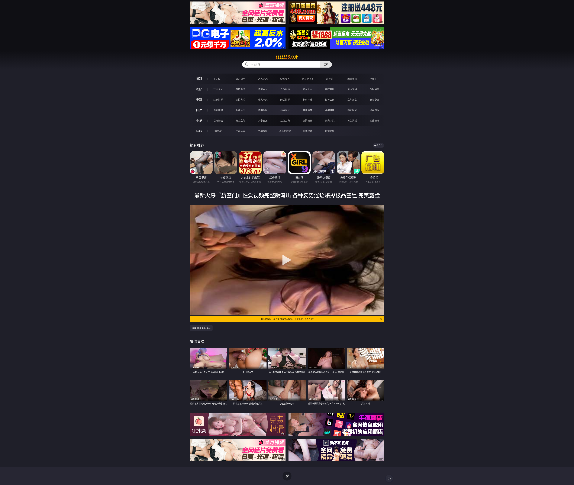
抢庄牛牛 (374, 78)
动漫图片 (285, 110)
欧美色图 (263, 110)
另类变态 (374, 99)
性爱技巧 (374, 120)
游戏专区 (285, 78)
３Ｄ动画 (285, 89)
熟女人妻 (307, 89)
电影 (199, 100)
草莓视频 (263, 131)
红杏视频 (307, 131)
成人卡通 (263, 99)
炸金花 (329, 78)
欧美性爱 (285, 99)
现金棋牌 (352, 78)
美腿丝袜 (307, 110)
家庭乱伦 (240, 120)
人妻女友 (263, 120)
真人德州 (240, 78)
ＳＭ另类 (374, 89)
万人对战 (263, 78)
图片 (199, 110)
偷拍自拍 (240, 99)
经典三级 (330, 99)
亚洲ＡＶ (218, 89)
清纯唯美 (330, 110)
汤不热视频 (285, 131)
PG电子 (218, 78)
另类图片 (374, 110)
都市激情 (218, 120)
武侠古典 (285, 120)
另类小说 (330, 120)
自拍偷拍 (240, 89)
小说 (199, 121)
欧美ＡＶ (263, 89)
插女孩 (218, 131)
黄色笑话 (352, 120)
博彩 (199, 79)
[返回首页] (389, 478)
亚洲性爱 (218, 99)
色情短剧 (330, 131)
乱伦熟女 (352, 99)
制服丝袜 (307, 99)
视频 (199, 89)
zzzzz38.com (287, 57)
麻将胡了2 (307, 78)
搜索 (325, 64)
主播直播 (352, 89)
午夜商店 (240, 131)
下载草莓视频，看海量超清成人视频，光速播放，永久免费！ (287, 319)
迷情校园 (307, 120)
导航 (199, 131)
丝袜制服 (330, 89)
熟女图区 (352, 110)
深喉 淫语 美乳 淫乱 (201, 328)
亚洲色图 (240, 110)
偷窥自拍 (218, 110)
